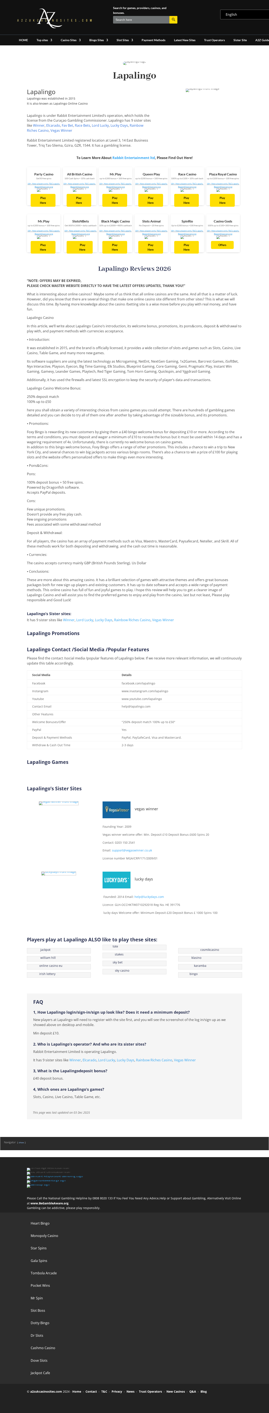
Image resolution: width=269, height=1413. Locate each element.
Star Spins (39, 1248)
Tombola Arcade (44, 1273)
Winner (39, 125)
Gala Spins (39, 1260)
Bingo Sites (96, 40)
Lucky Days (119, 125)
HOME (23, 40)
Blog (203, 1391)
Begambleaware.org (44, 187)
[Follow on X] (44, 1401)
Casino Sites (68, 40)
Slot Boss (38, 1310)
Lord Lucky (100, 125)
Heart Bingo (40, 1223)
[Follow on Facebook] (32, 1401)
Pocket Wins (40, 1285)
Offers (222, 245)
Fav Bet (67, 125)
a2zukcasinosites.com (46, 1391)
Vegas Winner (61, 130)
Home (76, 1391)
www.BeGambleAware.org (49, 1203)
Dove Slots (39, 1360)
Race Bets (82, 125)
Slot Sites (123, 40)
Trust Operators (214, 40)
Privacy (117, 1391)
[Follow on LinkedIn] (67, 1401)
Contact (91, 1391)
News (130, 1391)
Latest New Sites (184, 40)
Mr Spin (37, 1298)
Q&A (192, 1391)
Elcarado (53, 125)
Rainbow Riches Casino (132, 620)
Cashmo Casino (43, 1348)
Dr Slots (37, 1335)
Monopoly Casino (44, 1235)
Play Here (43, 200)
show (21, 1142)
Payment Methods (153, 40)
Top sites (42, 40)
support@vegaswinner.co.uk (132, 850)
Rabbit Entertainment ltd (133, 157)
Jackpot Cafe (40, 1373)
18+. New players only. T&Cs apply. (44, 183)
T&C (104, 1391)
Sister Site (240, 40)
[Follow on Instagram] (55, 1401)
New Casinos (175, 1391)
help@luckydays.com (149, 897)
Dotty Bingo (40, 1323)
